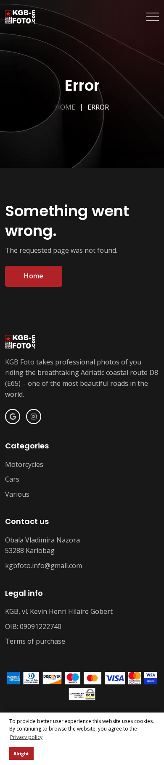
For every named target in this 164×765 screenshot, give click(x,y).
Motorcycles (24, 464)
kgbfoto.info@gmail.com (43, 565)
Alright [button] (21, 753)
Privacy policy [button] (26, 737)
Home (65, 107)
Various (17, 494)
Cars (12, 479)
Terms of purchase (35, 641)
